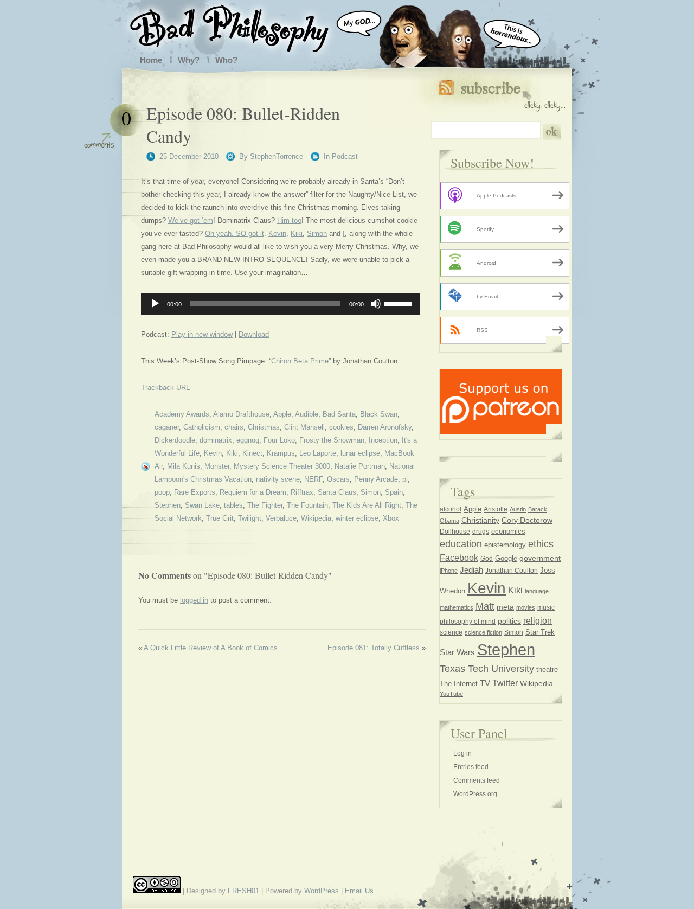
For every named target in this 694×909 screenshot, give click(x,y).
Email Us (359, 891)
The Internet (459, 684)
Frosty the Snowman (331, 440)
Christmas (264, 427)
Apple (282, 414)
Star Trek (540, 632)
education (461, 544)
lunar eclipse (360, 453)
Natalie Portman (360, 466)
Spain (394, 492)
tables (233, 505)
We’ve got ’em (190, 220)
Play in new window (202, 334)
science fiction (483, 632)
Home (151, 60)
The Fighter (264, 505)
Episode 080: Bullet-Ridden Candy (243, 124)
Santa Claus (337, 492)
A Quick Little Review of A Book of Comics (211, 648)
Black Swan (378, 414)
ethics (541, 544)
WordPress (321, 891)
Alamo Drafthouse (241, 414)
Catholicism (201, 427)
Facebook (459, 557)
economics (508, 531)
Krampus (281, 453)
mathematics (456, 607)
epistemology (505, 545)
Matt (484, 606)
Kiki (297, 233)
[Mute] (375, 303)
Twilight (249, 518)
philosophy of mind (468, 621)
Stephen (168, 505)
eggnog (247, 440)
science (451, 632)
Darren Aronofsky (385, 427)
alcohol (450, 509)
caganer (167, 427)
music (546, 607)
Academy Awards (182, 414)
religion (537, 620)
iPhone (449, 570)
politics (509, 621)
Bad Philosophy (240, 26)
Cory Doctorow (527, 520)
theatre (547, 669)
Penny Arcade (376, 479)
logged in (194, 600)
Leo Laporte (317, 453)
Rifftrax (302, 492)
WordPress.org (475, 794)
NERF (313, 479)
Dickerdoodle (175, 440)
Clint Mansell (304, 427)
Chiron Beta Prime (300, 361)
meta (505, 607)
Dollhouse (455, 531)
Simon (317, 233)
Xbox (391, 518)
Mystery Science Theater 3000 (282, 466)
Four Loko (279, 440)
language (537, 591)
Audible (306, 414)
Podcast (345, 156)
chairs (233, 427)
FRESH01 (243, 891)
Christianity (480, 520)
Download (254, 334)
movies (525, 607)
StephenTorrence (276, 156)
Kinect (252, 453)
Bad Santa (339, 414)
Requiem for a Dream (253, 492)
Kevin (277, 233)
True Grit (220, 518)
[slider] (399, 302)
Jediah (471, 570)
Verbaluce (281, 518)
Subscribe (502, 93)
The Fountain (307, 505)
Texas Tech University (487, 668)
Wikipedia (316, 518)
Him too (289, 220)
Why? (189, 60)
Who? (226, 60)
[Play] (155, 303)
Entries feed (471, 767)
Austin (518, 509)
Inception (383, 440)
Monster (216, 466)
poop (162, 492)
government (540, 558)
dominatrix (216, 440)
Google (506, 558)
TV (485, 683)
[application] (280, 304)
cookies (341, 427)
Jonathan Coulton (511, 570)
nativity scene (278, 479)
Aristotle (495, 509)
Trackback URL (165, 387)
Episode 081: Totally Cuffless (373, 648)
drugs (480, 531)
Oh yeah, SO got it (234, 233)
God (486, 558)
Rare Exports (194, 492)
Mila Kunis (183, 466)
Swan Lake (202, 505)
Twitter (505, 683)
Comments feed (476, 780)
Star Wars (457, 652)
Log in (462, 753)
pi (405, 479)
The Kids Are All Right (366, 505)
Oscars (338, 479)
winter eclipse (357, 518)
